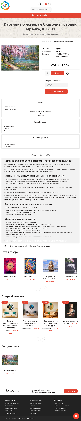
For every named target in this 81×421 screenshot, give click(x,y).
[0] (48, 4)
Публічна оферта (60, 411)
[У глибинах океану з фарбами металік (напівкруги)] (30, 310)
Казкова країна (10, 371)
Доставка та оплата (61, 408)
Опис (33, 155)
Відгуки (32, 406)
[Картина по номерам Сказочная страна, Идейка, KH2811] (20, 58)
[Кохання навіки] (10, 266)
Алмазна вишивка (11, 408)
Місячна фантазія (30, 277)
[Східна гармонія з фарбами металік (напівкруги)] (50, 310)
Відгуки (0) (44, 155)
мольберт (48, 111)
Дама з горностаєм (71, 321)
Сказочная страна (17, 246)
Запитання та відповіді (62, 406)
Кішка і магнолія (71, 277)
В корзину (11, 377)
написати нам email (48, 392)
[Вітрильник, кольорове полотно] (50, 266)
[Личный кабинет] (41, 4)
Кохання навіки (10, 277)
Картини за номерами (12, 403)
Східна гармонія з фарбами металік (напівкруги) (51, 323)
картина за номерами (37, 111)
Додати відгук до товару (63, 42)
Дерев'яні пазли (10, 413)
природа (46, 246)
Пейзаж (39, 246)
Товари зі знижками (36, 403)
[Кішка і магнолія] (71, 266)
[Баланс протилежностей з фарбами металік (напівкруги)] (10, 310)
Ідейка (59, 49)
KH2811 (27, 246)
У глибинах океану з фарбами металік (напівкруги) (30, 323)
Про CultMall (59, 403)
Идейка (33, 246)
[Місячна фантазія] (30, 266)
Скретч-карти (9, 411)
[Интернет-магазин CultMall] (5, 6)
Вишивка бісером (10, 406)
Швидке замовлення (53, 81)
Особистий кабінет (36, 411)
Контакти (9, 390)
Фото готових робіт (36, 408)
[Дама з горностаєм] (71, 310)
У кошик (11, 283)
